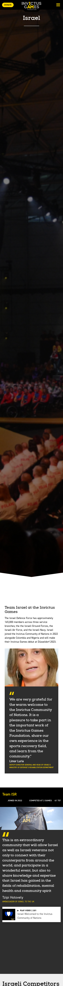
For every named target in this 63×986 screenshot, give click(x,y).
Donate (7, 5)
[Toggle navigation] (58, 5)
